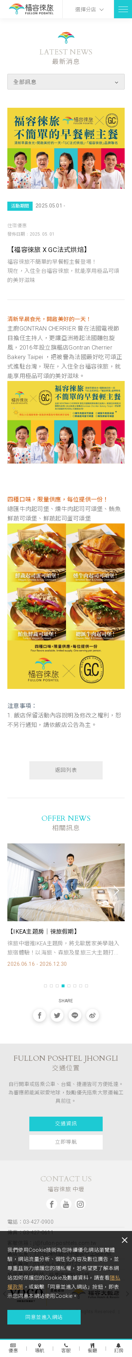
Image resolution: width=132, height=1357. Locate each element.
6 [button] (74, 985)
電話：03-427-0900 (30, 1222)
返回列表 (66, 770)
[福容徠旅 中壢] (31, 9)
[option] (66, 905)
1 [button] (45, 985)
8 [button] (86, 985)
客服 (66, 1350)
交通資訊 (66, 1123)
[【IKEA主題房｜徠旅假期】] (66, 882)
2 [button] (51, 985)
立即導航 (66, 1142)
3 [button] (57, 985)
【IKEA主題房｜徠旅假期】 (43, 931)
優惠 (13, 1350)
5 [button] (68, 985)
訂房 (119, 1350)
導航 (40, 1350)
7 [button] (80, 985)
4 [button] (63, 985)
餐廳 (93, 1350)
